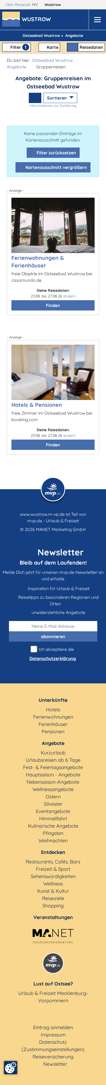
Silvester (53, 804)
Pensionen (53, 731)
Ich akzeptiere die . (53, 653)
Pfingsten (53, 833)
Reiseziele (53, 898)
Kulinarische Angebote (53, 826)
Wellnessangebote (53, 789)
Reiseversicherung (53, 1057)
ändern (69, 296)
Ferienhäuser (53, 724)
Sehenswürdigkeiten (53, 876)
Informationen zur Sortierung (53, 105)
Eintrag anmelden (53, 1027)
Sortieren (57, 98)
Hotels (53, 709)
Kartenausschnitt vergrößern (55, 167)
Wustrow (53, 4)
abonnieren (53, 636)
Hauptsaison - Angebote (53, 775)
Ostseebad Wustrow (52, 60)
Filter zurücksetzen (56, 152)
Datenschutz (53, 1042)
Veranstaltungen (53, 917)
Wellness (53, 884)
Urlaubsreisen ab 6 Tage (53, 760)
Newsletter (55, 1064)
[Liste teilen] (35, 98)
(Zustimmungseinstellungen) (53, 1049)
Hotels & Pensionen (36, 404)
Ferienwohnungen (53, 717)
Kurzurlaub (53, 753)
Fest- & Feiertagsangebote (53, 767)
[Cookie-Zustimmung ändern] (10, 1067)
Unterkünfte (53, 700)
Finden (53, 305)
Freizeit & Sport (53, 869)
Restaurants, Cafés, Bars (53, 862)
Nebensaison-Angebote (53, 782)
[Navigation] (97, 19)
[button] (37, 19)
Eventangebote (53, 811)
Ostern (53, 796)
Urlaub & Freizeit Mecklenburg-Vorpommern (53, 997)
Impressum (53, 1035)
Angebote (16, 66)
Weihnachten (53, 840)
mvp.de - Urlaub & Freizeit (53, 520)
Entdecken (53, 852)
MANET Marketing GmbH (61, 529)
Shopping (53, 905)
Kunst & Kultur (53, 891)
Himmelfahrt (53, 818)
